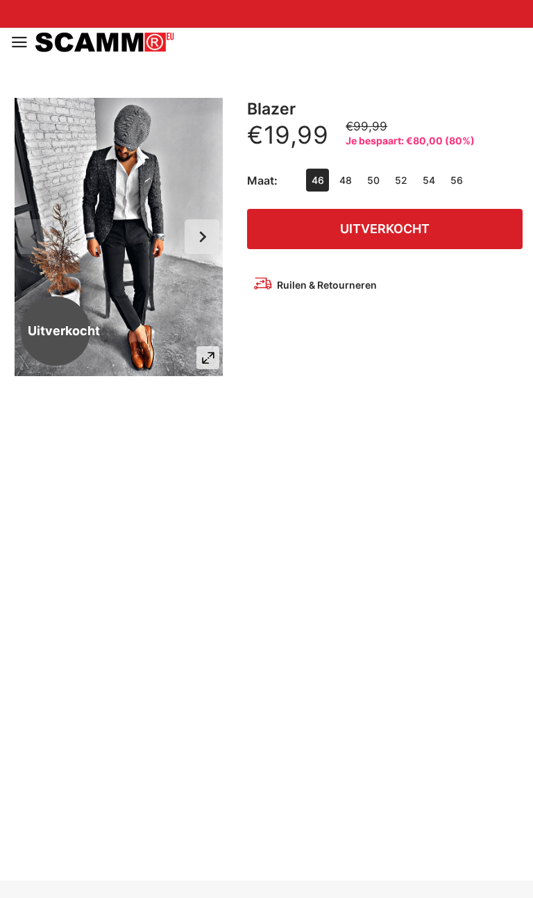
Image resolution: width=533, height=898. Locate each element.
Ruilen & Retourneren (327, 285)
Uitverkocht (385, 228)
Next (202, 236)
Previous (34, 236)
